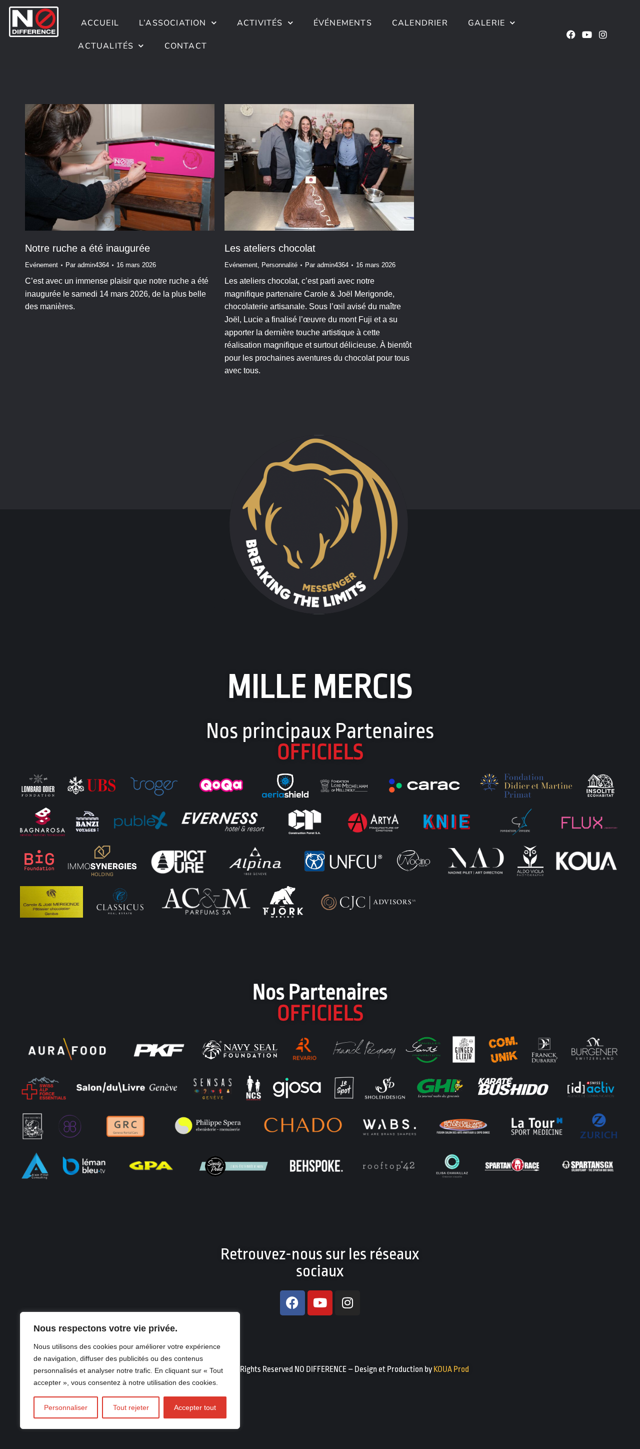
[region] (130, 1370)
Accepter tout (195, 1407)
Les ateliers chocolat (270, 248)
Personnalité (280, 265)
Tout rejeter (131, 1407)
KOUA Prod (451, 1369)
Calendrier (420, 23)
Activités (260, 23)
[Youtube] (587, 34)
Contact (185, 46)
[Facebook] (571, 34)
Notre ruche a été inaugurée (87, 248)
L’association (172, 23)
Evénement (41, 265)
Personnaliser (66, 1407)
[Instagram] (603, 34)
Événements (343, 23)
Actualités (106, 46)
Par (87, 265)
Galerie (486, 23)
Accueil (98, 23)
